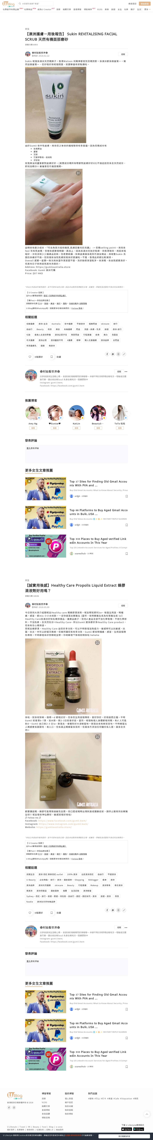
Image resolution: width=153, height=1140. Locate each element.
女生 (120, 9)
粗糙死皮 (93, 323)
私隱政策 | (41, 1129)
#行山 (97, 1098)
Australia (56, 323)
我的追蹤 (69, 1109)
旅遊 (113, 9)
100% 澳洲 (72, 874)
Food (45, 1127)
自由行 (29, 329)
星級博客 (77, 9)
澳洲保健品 (42, 890)
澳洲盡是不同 (57, 340)
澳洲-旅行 (117, 329)
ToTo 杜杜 (120, 423)
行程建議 (87, 334)
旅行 (115, 323)
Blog (52, 1127)
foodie (29, 901)
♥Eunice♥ (55, 423)
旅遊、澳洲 (106, 896)
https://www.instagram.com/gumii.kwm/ (63, 823)
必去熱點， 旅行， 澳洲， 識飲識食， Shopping (62, 879)
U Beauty (31, 879)
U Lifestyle (13, 1127)
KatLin (76, 423)
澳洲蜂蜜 (87, 890)
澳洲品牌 (105, 340)
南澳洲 (52, 345)
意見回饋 (46, 1113)
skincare (105, 323)
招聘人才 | (51, 1129)
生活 (139, 9)
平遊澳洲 (81, 323)
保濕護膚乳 (31, 345)
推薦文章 (67, 9)
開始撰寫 (145, 3)
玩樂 (126, 9)
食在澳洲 (119, 885)
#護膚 (69, 340)
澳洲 (113, 879)
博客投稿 (46, 1117)
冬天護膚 (30, 340)
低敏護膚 (30, 323)
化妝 (28, 334)
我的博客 (69, 1113)
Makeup (94, 885)
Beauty (40, 329)
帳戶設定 (69, 1102)
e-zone (59, 1127)
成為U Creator (44, 9)
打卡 (40, 303)
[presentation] (25, 414)
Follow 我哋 (76, 308)
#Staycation (126, 1098)
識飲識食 (55, 890)
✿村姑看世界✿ (40, 52)
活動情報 (83, 303)
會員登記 (132, 3)
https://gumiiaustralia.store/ (54, 827)
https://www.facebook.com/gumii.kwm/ (62, 820)
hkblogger (93, 879)
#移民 (135, 1098)
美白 (106, 334)
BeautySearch (98, 423)
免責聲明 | (22, 1129)
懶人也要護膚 (91, 340)
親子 (133, 9)
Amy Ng (33, 423)
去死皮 (116, 340)
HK (30, 1127)
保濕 (50, 329)
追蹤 (123, 54)
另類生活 (30, 874)
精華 (78, 340)
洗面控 (115, 334)
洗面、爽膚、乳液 (92, 329)
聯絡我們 (60, 1129)
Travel (23, 1127)
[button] (76, 817)
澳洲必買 (43, 340)
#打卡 (103, 1098)
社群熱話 (28, 9)
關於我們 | (12, 1129)
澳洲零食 (106, 885)
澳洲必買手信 (61, 334)
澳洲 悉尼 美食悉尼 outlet (51, 874)
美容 (58, 329)
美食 (107, 9)
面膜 (43, 345)
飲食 (98, 334)
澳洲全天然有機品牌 (46, 901)
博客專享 (88, 9)
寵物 (65, 303)
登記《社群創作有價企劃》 (55, 295)
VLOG (99, 9)
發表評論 (33, 448)
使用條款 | (32, 1129)
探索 (58, 9)
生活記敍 (75, 890)
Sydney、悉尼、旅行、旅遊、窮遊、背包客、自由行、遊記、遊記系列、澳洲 (61, 896)
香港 (104, 879)
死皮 (78, 329)
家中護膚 (69, 323)
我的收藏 (69, 1106)
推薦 (65, 890)
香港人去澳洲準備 (43, 334)
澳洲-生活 (43, 323)
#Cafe (116, 1098)
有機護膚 (68, 329)
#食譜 (109, 1098)
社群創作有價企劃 (11, 9)
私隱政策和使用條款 (73, 1135)
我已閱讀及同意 (124, 1136)
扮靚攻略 (73, 303)
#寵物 (90, 1098)
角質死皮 (75, 334)
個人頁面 (69, 1098)
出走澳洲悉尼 (87, 874)
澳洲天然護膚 (45, 885)
